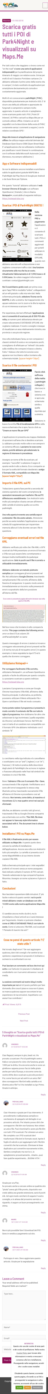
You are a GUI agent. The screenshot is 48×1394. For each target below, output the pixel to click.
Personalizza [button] (37, 1387)
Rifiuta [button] (27, 1387)
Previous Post (24, 1014)
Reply (43, 1094)
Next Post (24, 1021)
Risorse (6, 20)
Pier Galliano (17, 1102)
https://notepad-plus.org (13, 198)
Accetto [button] (19, 1387)
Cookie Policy (22, 1353)
